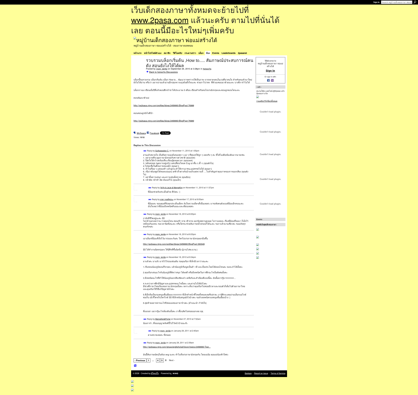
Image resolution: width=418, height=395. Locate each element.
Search (415, 2)
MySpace (141, 133)
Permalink (144, 150)
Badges (248, 373)
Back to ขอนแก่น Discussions (163, 71)
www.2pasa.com (160, 19)
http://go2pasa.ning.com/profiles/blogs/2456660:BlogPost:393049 (174, 243)
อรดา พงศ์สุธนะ (166, 199)
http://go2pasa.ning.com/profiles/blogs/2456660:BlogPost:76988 (164, 105)
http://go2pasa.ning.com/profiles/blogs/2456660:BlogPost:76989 (164, 120)
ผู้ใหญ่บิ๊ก (155, 373)
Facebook (154, 133)
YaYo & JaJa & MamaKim (171, 187)
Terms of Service (278, 373)
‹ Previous (140, 360)
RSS (135, 365)
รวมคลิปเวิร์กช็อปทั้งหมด (266, 101)
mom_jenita (161, 68)
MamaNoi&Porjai (162, 318)
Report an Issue (261, 373)
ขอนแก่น (207, 68)
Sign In (376, 2)
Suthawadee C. (162, 150)
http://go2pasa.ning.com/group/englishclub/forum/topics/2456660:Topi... (177, 346)
